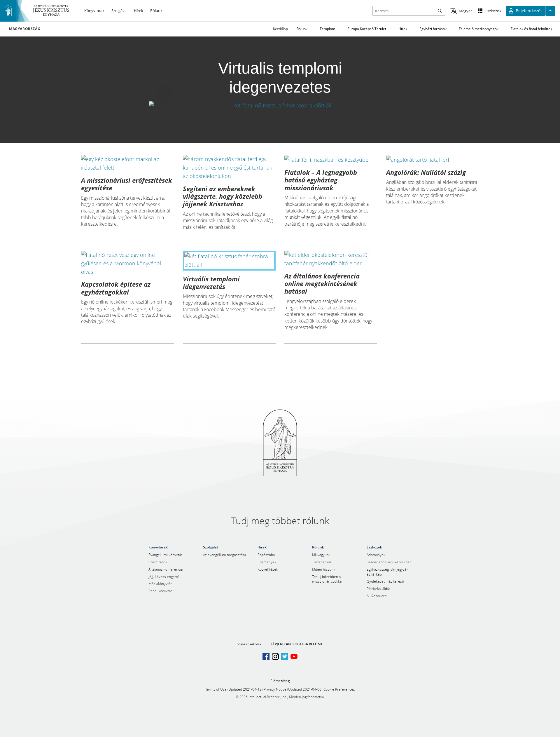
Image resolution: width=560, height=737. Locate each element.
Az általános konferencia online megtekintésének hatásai (322, 283)
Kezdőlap (280, 28)
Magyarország (24, 29)
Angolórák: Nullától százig (426, 172)
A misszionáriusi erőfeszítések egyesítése (126, 184)
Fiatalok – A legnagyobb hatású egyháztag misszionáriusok (320, 180)
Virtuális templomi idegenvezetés (211, 282)
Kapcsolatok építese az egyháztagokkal (115, 288)
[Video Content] (280, 105)
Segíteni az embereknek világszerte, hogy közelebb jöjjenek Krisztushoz (222, 196)
